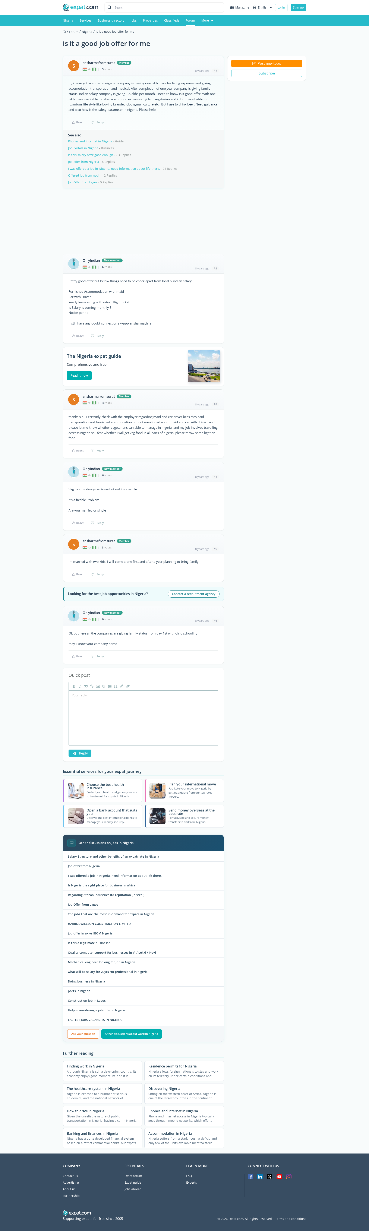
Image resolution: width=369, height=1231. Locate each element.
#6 (215, 621)
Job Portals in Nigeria (83, 148)
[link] (91, 686)
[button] (121, 686)
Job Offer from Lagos (82, 182)
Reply (100, 122)
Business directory (111, 20)
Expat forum (133, 1176)
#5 (215, 549)
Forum (190, 20)
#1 (215, 70)
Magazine (242, 7)
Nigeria (68, 20)
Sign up (298, 7)
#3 (215, 404)
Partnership (71, 1196)
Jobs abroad (133, 1189)
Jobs (134, 20)
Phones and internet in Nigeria (90, 141)
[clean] (127, 686)
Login (281, 7)
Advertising (71, 1182)
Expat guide (132, 1182)
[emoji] (103, 686)
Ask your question (83, 1034)
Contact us (70, 1176)
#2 (215, 268)
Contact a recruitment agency (193, 594)
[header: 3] (115, 686)
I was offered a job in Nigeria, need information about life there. (114, 169)
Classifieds (171, 20)
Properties (150, 20)
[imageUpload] (97, 686)
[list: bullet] (109, 686)
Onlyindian (91, 260)
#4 (215, 476)
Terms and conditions (290, 1218)
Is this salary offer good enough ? (91, 155)
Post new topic (269, 63)
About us (69, 1189)
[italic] (79, 686)
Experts (191, 1182)
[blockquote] (85, 686)
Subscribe (267, 73)
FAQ (189, 1176)
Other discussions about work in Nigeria (131, 1034)
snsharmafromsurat (99, 62)
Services (85, 20)
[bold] (73, 686)
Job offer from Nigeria (83, 162)
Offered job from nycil (84, 175)
